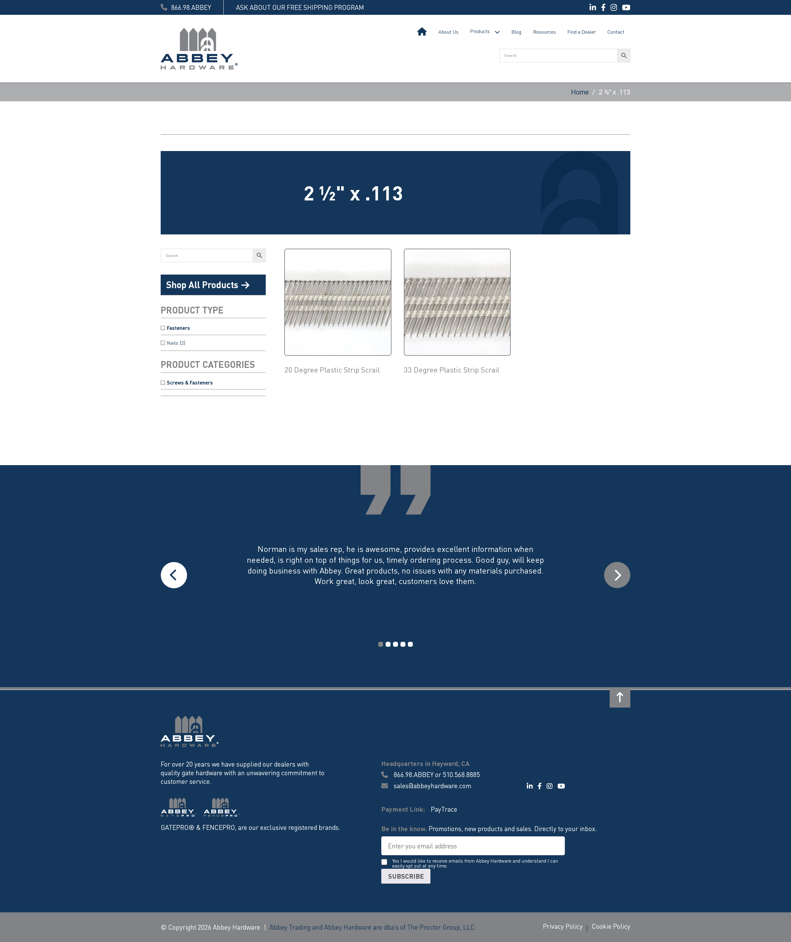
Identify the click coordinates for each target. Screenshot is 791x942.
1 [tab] (380, 644)
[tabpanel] (395, 575)
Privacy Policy (563, 926)
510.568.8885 (461, 774)
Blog (516, 31)
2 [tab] (388, 644)
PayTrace (444, 809)
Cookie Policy (611, 926)
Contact (615, 31)
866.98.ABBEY (414, 774)
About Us (448, 31)
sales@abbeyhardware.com (431, 785)
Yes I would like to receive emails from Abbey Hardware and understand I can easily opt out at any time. (475, 863)
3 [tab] (395, 644)
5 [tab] (410, 644)
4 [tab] (402, 644)
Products (480, 31)
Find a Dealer (581, 31)
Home (422, 31)
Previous (174, 575)
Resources (544, 31)
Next (617, 575)
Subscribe (406, 876)
